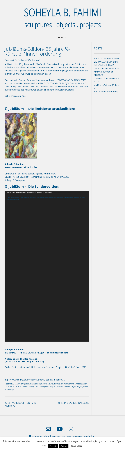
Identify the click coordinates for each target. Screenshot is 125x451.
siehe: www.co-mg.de (15, 95)
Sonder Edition (28, 386)
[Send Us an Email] (48, 429)
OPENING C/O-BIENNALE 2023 (73, 402)
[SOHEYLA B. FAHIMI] (62, 16)
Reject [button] (64, 446)
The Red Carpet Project (73, 386)
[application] (47, 266)
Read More (76, 445)
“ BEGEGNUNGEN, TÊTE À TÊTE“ (71, 80)
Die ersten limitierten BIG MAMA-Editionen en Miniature (106, 71)
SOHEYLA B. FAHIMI (13, 386)
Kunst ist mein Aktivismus (106, 58)
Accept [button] (53, 446)
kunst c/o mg (48, 383)
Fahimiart (36, 60)
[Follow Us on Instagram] (71, 428)
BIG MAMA (15, 383)
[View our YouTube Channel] (60, 428)
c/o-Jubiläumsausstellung (31, 383)
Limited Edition (81, 383)
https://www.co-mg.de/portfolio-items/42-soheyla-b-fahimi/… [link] (35, 379)
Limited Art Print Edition (64, 383)
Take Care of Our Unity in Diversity (49, 386)
